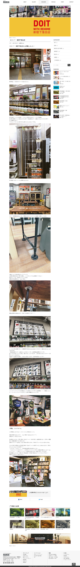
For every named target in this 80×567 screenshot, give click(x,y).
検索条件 (24, 562)
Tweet (41, 499)
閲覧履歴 (24, 559)
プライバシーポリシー (27, 558)
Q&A (56, 45)
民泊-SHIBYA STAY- (53, 558)
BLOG (56, 54)
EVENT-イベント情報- (53, 555)
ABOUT (25, 1)
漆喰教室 (11, 529)
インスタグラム (66, 554)
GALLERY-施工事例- (38, 555)
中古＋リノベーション (38, 554)
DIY (10, 43)
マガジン (14, 545)
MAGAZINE (43, 1)
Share (21, 499)
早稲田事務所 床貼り (64, 100)
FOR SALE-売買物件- (53, 554)
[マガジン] (6, 1)
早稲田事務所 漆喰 (63, 110)
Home (10, 545)
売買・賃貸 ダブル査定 (53, 557)
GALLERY (34, 1)
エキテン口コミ (66, 557)
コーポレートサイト (67, 559)
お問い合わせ (25, 555)
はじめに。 (58, 517)
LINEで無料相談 (66, 558)
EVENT (62, 1)
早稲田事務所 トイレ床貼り (15, 517)
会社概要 (24, 554)
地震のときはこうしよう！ (64, 105)
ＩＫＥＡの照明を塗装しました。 (46, 517)
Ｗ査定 (56, 57)
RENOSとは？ (62, 86)
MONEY (57, 51)
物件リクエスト (26, 557)
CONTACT (71, 1)
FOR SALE (53, 1)
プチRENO (58, 60)
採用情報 (65, 555)
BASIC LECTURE (59, 48)
